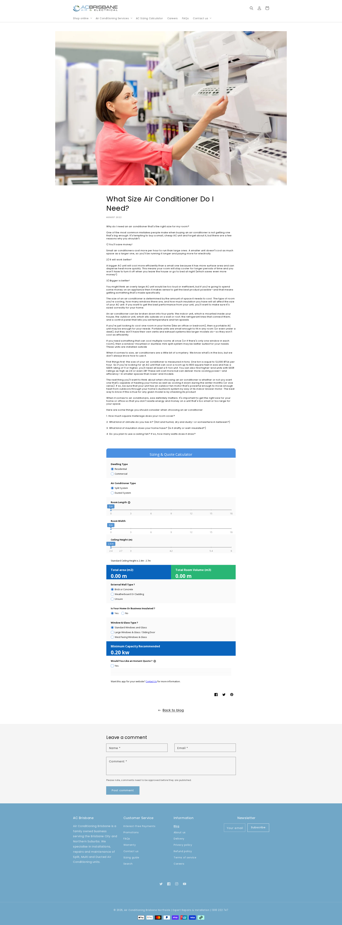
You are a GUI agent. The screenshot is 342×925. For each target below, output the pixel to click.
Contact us (200, 18)
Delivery (179, 838)
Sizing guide (131, 857)
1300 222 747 (220, 910)
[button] (251, 8)
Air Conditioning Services (112, 18)
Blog (176, 826)
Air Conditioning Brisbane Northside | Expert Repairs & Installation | (167, 910)
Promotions (131, 832)
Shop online (81, 18)
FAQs (126, 838)
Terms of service (185, 857)
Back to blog (173, 710)
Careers (179, 864)
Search (128, 864)
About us (180, 832)
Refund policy (183, 851)
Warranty (129, 845)
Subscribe (258, 827)
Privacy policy (183, 845)
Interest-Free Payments (139, 826)
